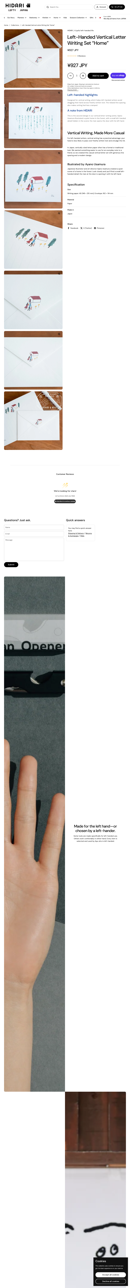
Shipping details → (72, 90)
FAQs (82, 536)
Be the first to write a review (65, 501)
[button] (117, 7)
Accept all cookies (110, 1274)
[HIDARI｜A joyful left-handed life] (18, 7)
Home (6, 25)
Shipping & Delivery (76, 533)
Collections (15, 25)
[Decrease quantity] (70, 76)
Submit (11, 564)
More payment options (118, 80)
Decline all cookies (110, 1281)
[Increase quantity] (83, 76)
